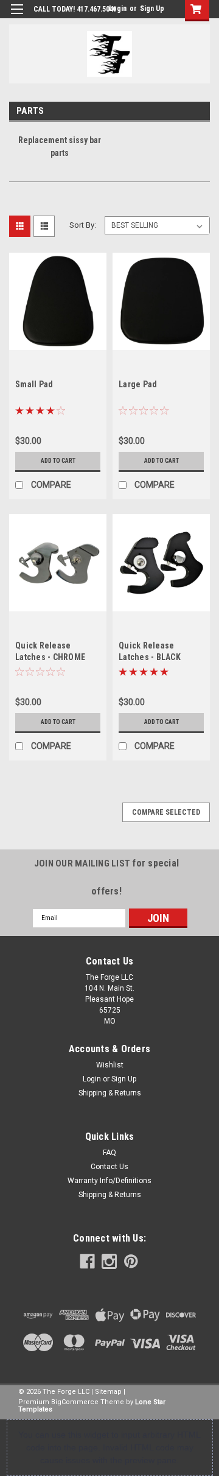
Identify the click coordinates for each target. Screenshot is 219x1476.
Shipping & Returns (109, 1093)
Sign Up (152, 8)
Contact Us (109, 1166)
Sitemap (108, 1392)
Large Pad (138, 384)
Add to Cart (58, 460)
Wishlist (109, 1065)
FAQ (109, 1152)
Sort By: (82, 225)
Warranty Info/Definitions (109, 1180)
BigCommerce (75, 1402)
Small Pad (34, 384)
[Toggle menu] (16, 16)
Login (118, 8)
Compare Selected (166, 812)
